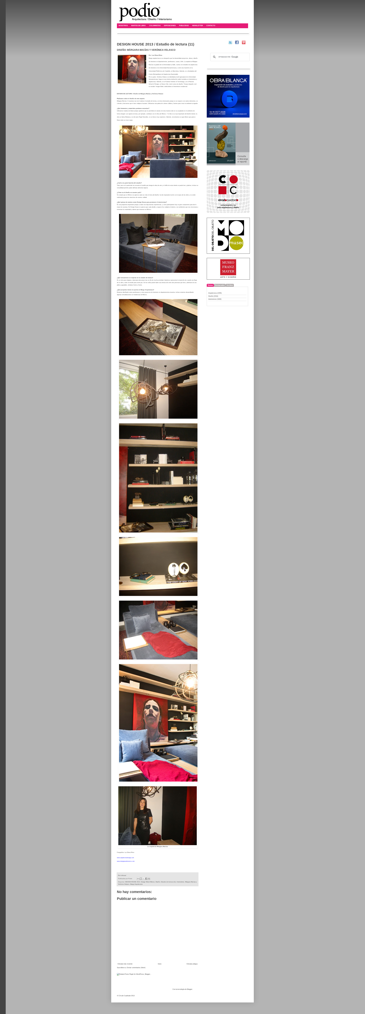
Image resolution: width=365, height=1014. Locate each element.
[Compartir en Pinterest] (149, 878)
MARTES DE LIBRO (138, 25)
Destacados (220, 285)
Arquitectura (212, 293)
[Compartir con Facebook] (146, 878)
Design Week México (148, 882)
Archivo (230, 285)
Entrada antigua (192, 964)
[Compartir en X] (143, 878)
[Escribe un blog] (140, 878)
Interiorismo (180, 882)
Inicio (159, 964)
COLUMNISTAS (155, 25)
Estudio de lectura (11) (168, 882)
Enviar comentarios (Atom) (136, 967)
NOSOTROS (123, 25)
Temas (210, 285)
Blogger (189, 989)
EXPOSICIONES (170, 25)
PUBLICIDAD (184, 25)
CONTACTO (210, 25)
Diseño (158, 882)
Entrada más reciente (125, 964)
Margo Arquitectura (136, 884)
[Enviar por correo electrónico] (138, 878)
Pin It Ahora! (122, 875)
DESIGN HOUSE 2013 (132, 882)
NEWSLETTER (197, 25)
